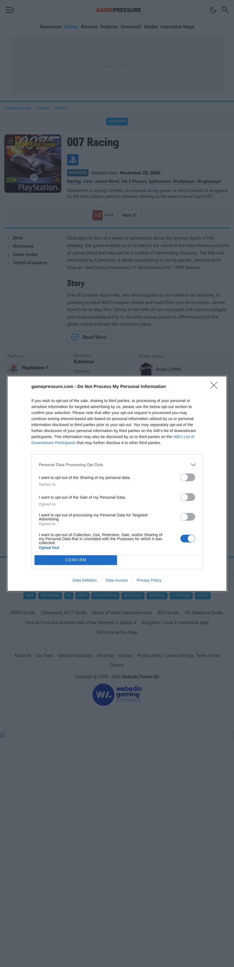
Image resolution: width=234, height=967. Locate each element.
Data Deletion (84, 580)
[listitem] (117, 465)
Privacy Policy (149, 580)
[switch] (187, 477)
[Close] (215, 387)
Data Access (117, 580)
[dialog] (117, 483)
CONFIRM (75, 560)
